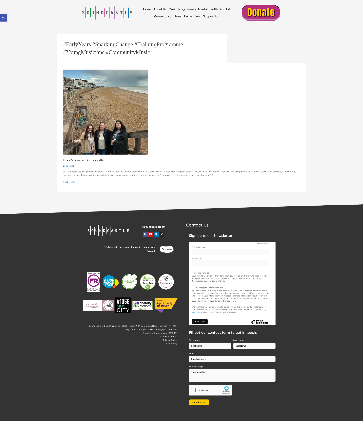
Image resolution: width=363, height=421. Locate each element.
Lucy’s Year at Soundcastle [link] (83, 160)
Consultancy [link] (162, 16)
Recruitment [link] (192, 16)
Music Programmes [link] (182, 9)
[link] (3, 18)
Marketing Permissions (202, 273)
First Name (197, 258)
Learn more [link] (197, 312)
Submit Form (199, 402)
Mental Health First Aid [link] (214, 9)
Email (192, 353)
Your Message (196, 366)
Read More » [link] (69, 181)
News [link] (177, 16)
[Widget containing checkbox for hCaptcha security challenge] (210, 390)
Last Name (238, 340)
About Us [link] (160, 9)
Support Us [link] (211, 16)
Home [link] (147, 9)
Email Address (199, 246)
